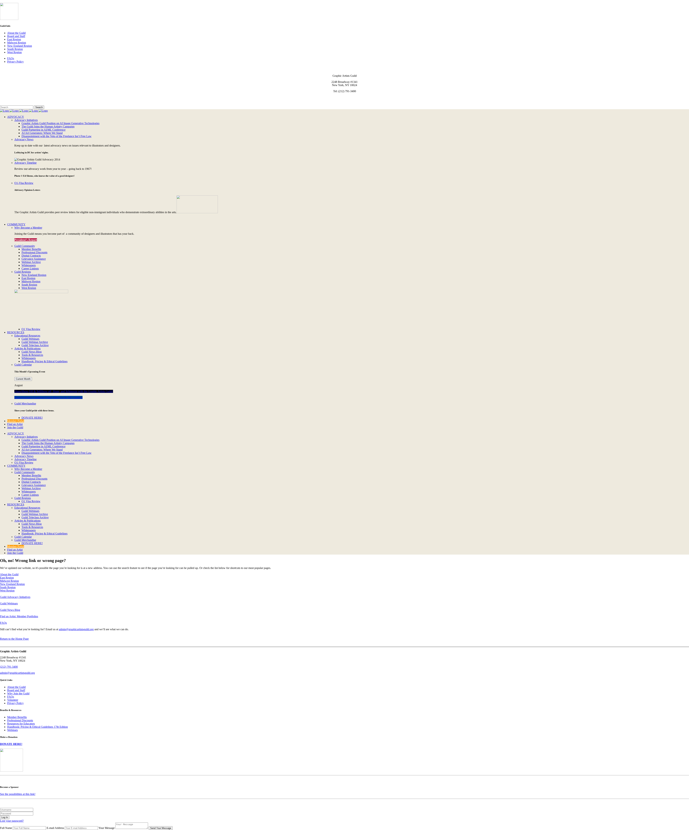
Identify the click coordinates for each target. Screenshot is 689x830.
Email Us (5, 97)
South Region (15, 49)
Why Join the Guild (18, 693)
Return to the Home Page (14, 638)
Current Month (23, 379)
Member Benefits (17, 717)
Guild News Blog (10, 609)
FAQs (10, 58)
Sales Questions (9, 103)
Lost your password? (12, 820)
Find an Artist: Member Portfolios (19, 616)
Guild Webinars (9, 603)
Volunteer (12, 699)
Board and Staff (16, 36)
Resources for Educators (21, 723)
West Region (14, 52)
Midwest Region (16, 42)
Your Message (107, 827)
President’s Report (25, 239)
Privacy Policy (15, 61)
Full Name (6, 827)
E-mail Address (55, 827)
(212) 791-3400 (9, 666)
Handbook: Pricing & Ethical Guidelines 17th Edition (37, 726)
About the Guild (16, 32)
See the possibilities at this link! (17, 794)
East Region (14, 39)
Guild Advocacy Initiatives (15, 597)
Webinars (12, 730)
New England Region (19, 45)
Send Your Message (160, 828)
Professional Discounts (20, 720)
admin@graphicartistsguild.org (76, 629)
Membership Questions (13, 100)
